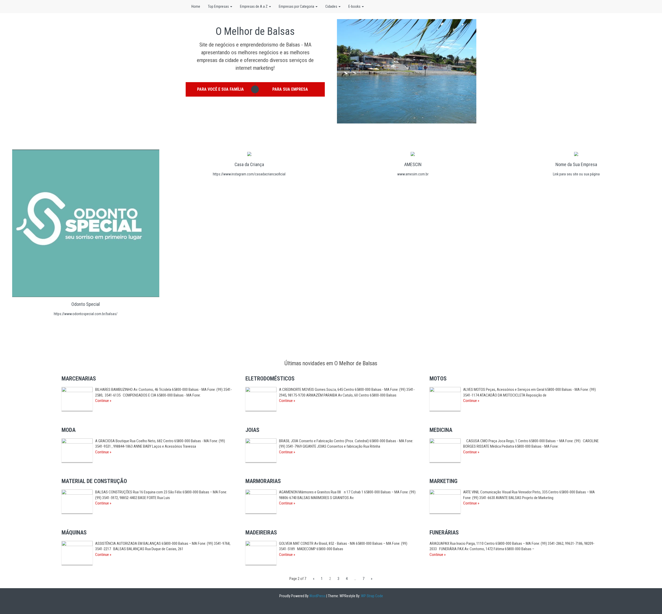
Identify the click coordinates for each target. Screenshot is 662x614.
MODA (69, 430)
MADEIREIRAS (261, 532)
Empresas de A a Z (254, 6)
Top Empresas (219, 6)
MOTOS (438, 378)
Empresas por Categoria (297, 6)
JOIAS (252, 430)
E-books (354, 6)
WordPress (317, 596)
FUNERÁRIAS (444, 532)
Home (195, 6)
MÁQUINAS (74, 532)
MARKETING (443, 481)
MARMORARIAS (263, 481)
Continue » (103, 400)
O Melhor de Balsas (255, 31)
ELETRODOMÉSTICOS (270, 378)
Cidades (331, 6)
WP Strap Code (371, 596)
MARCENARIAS (79, 378)
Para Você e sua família (220, 89)
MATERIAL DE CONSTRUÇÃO (94, 481)
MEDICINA (441, 430)
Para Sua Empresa (290, 89)
